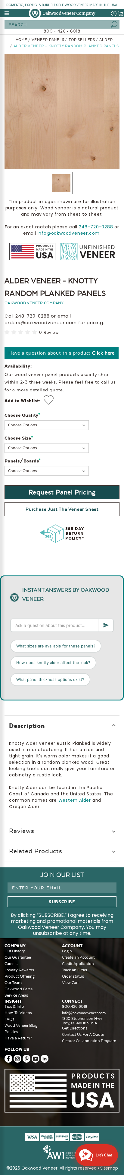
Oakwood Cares (19, 989)
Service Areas (16, 995)
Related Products (35, 851)
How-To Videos (18, 1012)
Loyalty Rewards (19, 970)
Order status (73, 976)
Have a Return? (18, 1038)
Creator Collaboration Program (89, 1041)
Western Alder (74, 800)
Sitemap (109, 1168)
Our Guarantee (18, 957)
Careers (11, 963)
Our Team (13, 982)
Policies (11, 1031)
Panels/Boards (23, 461)
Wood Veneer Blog (21, 1025)
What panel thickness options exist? (50, 679)
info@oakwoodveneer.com (69, 233)
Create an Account (78, 957)
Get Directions (74, 1028)
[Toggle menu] (7, 13)
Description (27, 725)
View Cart (70, 982)
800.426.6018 (74, 1006)
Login (67, 951)
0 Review (48, 332)
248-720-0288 (96, 227)
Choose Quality (23, 415)
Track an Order (74, 970)
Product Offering (20, 976)
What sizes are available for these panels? (55, 646)
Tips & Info (14, 1006)
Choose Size (19, 438)
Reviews (21, 831)
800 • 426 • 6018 (62, 31)
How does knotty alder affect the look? (53, 662)
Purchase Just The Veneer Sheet (62, 509)
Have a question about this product (61, 353)
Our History (15, 951)
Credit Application (78, 963)
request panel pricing (62, 492)
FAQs (9, 1019)
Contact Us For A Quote (83, 1034)
